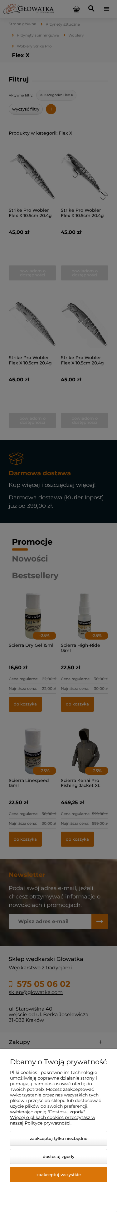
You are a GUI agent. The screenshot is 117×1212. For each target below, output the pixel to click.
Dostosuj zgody (58, 1156)
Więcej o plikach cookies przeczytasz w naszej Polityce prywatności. (52, 1120)
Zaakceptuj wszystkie (59, 1174)
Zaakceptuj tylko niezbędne (58, 1138)
